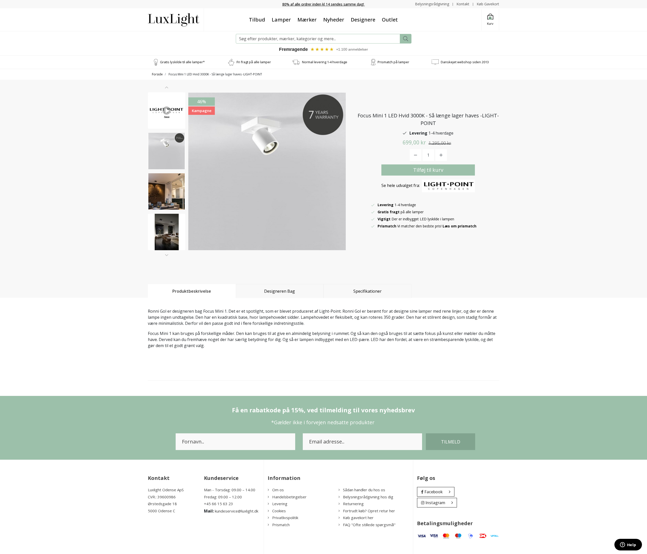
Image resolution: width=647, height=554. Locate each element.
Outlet (390, 19)
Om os (278, 489)
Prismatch (281, 524)
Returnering (353, 503)
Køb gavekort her (358, 517)
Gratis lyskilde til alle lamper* (182, 62)
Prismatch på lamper (393, 62)
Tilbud (257, 19)
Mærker (307, 19)
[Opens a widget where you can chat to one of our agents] (628, 545)
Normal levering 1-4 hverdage (324, 62)
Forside (157, 74)
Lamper (281, 19)
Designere (363, 19)
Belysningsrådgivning (432, 4)
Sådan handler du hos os (364, 489)
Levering (279, 503)
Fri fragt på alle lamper (254, 62)
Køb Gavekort (488, 4)
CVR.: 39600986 (162, 496)
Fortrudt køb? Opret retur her (369, 510)
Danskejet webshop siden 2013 (465, 62)
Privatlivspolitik (285, 517)
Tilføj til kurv (428, 169)
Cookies (279, 510)
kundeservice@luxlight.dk (236, 511)
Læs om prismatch (459, 226)
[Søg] (405, 39)
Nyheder (333, 19)
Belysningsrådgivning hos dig (368, 496)
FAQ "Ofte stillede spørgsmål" (369, 524)
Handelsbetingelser (289, 496)
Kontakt (462, 4)
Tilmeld (450, 442)
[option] (166, 110)
